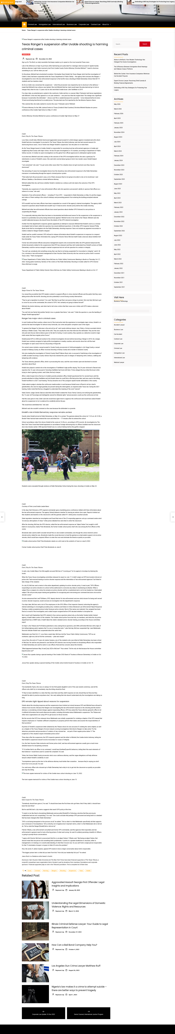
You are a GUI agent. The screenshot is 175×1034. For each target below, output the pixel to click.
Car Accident (118, 334)
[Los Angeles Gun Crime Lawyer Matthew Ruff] (35, 973)
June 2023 (117, 188)
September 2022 (119, 231)
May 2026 (117, 104)
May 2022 (117, 249)
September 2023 (119, 179)
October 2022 (118, 226)
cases (29, 870)
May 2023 (117, 193)
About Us (105, 24)
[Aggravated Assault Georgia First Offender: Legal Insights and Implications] (35, 890)
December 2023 (119, 165)
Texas (81, 870)
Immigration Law (45, 24)
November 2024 (119, 132)
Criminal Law (32, 24)
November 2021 (119, 278)
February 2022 (118, 263)
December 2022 (119, 217)
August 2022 (118, 235)
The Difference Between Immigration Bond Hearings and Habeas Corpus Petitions (130, 68)
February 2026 (118, 113)
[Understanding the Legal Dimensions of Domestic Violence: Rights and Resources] (35, 910)
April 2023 (117, 198)
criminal (37, 870)
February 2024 (118, 156)
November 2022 (119, 221)
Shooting (63, 870)
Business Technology (121, 301)
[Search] (141, 13)
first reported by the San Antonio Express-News (80, 100)
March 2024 (118, 151)
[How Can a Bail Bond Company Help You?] (35, 952)
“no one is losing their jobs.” (55, 628)
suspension (72, 870)
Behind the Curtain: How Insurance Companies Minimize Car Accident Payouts (131, 75)
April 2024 (117, 146)
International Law (59, 24)
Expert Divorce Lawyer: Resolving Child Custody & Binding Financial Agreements (38, 2)
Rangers (54, 870)
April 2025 (117, 118)
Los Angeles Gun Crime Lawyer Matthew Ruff (76, 965)
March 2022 (118, 259)
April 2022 (117, 254)
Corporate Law (84, 24)
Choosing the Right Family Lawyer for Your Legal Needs (138, 1)
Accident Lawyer (119, 325)
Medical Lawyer (119, 362)
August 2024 (118, 137)
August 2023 (118, 184)
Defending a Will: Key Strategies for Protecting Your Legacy (89, 1)
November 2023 (119, 170)
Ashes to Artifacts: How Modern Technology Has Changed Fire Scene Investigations (129, 61)
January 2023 (118, 212)
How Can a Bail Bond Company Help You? (74, 944)
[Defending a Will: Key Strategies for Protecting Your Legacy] (64, 2)
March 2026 (118, 109)
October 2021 (118, 282)
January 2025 (118, 128)
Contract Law (96, 24)
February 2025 (118, 123)
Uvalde (88, 870)
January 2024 (118, 160)
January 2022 (118, 268)
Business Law (72, 24)
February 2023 (118, 207)
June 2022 (117, 245)
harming (45, 870)
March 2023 (118, 202)
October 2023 (118, 174)
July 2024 (117, 141)
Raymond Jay (30, 59)
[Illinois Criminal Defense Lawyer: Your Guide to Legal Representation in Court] (35, 931)
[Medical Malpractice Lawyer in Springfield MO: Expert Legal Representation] (165, 2)
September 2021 (119, 287)
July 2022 (117, 240)
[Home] (24, 24)
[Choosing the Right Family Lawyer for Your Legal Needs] (115, 2)
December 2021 (119, 273)
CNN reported (42, 427)
